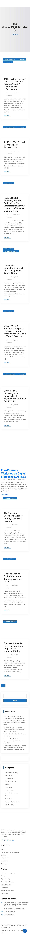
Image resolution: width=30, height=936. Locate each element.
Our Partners (5, 858)
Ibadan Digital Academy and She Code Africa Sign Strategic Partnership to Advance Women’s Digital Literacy (14, 204)
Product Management (12, 793)
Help (2, 933)
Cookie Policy (5, 893)
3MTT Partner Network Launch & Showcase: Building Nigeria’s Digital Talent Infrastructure (15, 83)
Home (16, 34)
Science (7, 796)
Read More (6, 115)
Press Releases (9, 183)
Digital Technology (10, 59)
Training (3, 855)
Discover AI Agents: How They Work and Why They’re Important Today (13, 647)
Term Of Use (15, 930)
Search (15, 700)
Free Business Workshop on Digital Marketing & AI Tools (13, 473)
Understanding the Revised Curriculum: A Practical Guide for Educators (13, 741)
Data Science (5, 887)
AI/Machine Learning (10, 498)
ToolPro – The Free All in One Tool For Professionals (14, 145)
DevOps (3, 876)
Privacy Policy (5, 930)
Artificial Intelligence (7, 882)
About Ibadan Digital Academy (10, 852)
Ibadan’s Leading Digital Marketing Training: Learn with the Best (13, 577)
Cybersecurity (9, 775)
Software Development (11, 251)
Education (8, 784)
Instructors (4, 861)
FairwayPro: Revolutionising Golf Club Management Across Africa (13, 269)
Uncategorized (9, 804)
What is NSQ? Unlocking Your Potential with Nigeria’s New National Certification (15, 395)
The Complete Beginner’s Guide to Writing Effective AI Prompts (13, 517)
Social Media (8, 61)
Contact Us (4, 864)
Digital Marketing (9, 558)
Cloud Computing (6, 884)
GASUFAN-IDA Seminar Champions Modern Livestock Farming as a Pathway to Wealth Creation (15, 331)
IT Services (22, 59)
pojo (6, 93)
